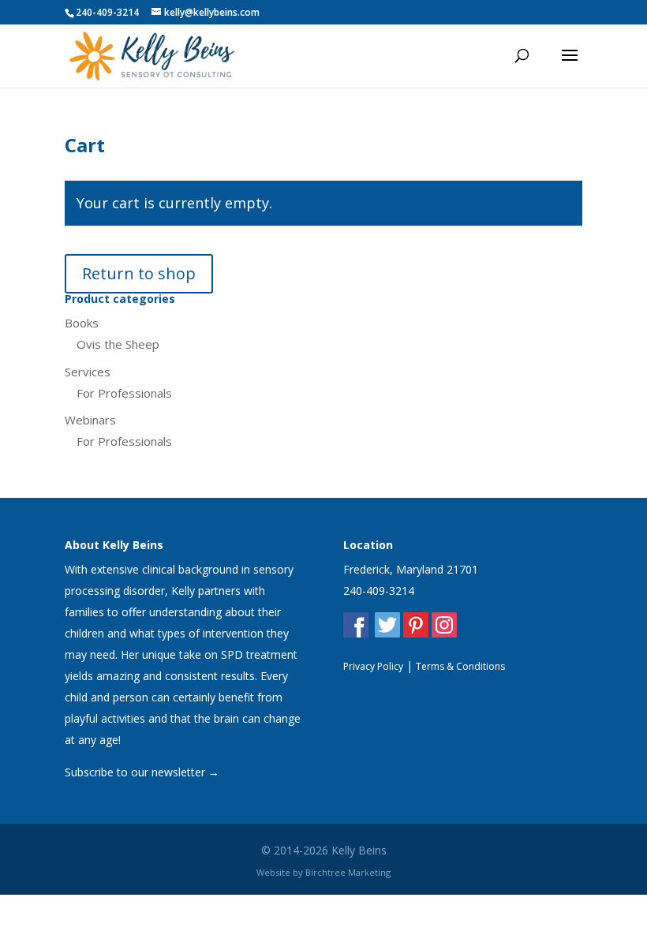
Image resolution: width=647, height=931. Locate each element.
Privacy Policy (373, 666)
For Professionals (124, 393)
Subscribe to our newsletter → (142, 772)
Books (82, 323)
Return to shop (139, 273)
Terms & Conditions (460, 666)
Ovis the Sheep (118, 344)
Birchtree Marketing (348, 872)
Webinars (90, 420)
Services (87, 372)
